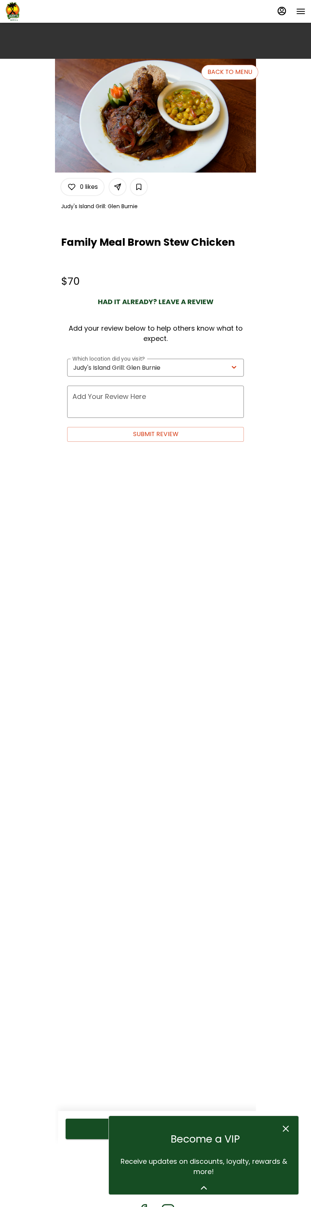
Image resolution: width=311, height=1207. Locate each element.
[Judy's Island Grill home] (40, 11)
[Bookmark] (138, 187)
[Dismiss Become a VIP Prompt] (285, 1128)
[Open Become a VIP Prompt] (204, 1188)
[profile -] (281, 11)
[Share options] (117, 187)
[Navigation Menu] (300, 11)
